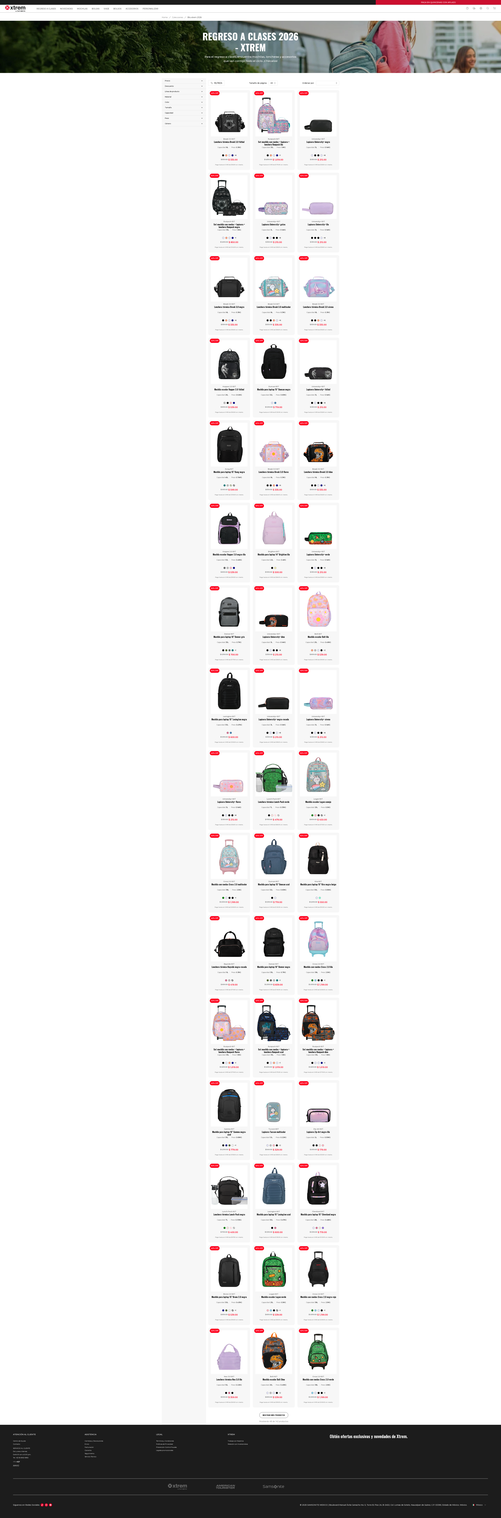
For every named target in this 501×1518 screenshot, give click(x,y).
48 (271, 83)
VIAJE (106, 9)
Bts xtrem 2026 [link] (194, 17)
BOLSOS (117, 9)
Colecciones (177, 17)
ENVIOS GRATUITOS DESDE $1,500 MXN (408, 2)
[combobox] (478, 1505)
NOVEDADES (66, 9)
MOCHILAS (82, 9)
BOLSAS (96, 9)
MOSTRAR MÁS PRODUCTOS (274, 1415)
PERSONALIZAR (150, 9)
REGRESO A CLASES (46, 9)
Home (165, 17)
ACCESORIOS (132, 9)
